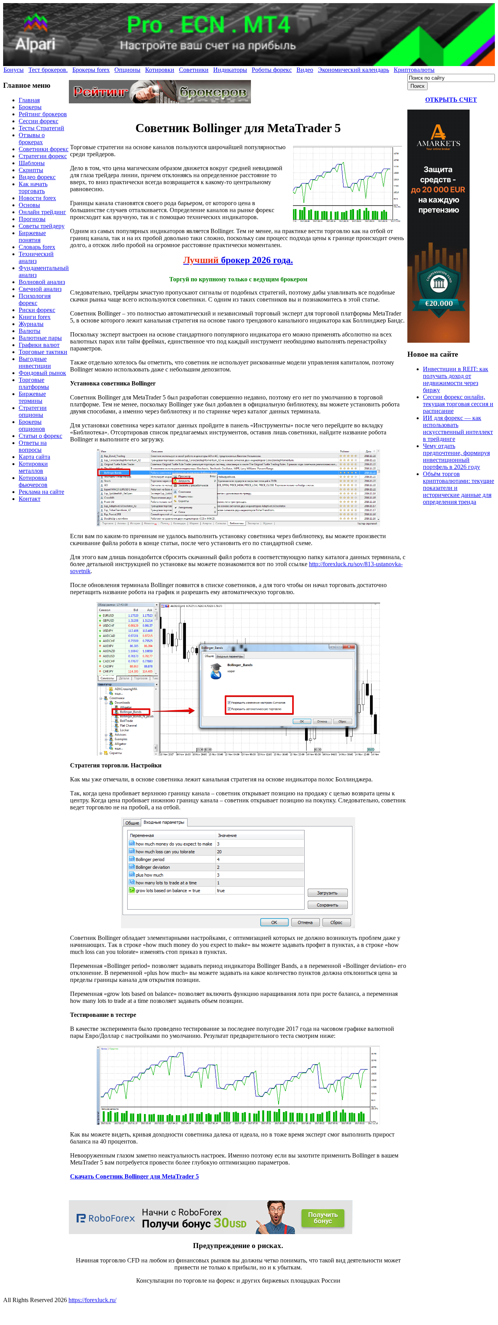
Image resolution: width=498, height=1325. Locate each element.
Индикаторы (230, 69)
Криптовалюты (414, 69)
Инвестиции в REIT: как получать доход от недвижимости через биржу (455, 379)
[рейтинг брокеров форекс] (160, 101)
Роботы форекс (272, 69)
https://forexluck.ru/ (92, 1300)
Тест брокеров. (48, 69)
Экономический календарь (353, 69)
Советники (194, 69)
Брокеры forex (91, 69)
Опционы (127, 69)
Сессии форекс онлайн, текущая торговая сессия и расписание (458, 404)
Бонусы (14, 69)
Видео (304, 69)
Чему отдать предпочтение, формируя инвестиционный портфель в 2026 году (456, 456)
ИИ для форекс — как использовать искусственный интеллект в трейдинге (458, 428)
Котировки (159, 69)
